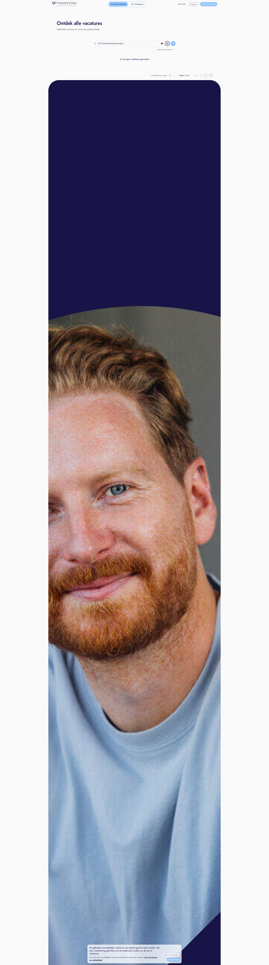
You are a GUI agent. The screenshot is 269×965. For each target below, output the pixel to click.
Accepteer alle (173, 959)
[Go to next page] (206, 75)
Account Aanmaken (209, 4)
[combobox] (171, 75)
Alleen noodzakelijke (171, 955)
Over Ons (181, 4)
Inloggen (194, 4)
